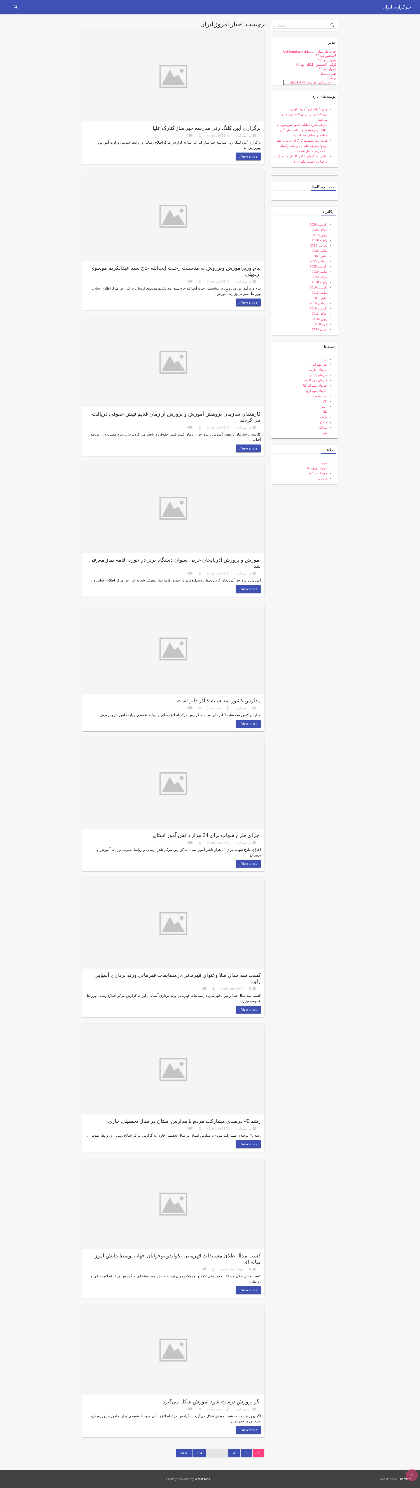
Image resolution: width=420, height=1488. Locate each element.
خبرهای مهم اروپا (316, 390)
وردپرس (322, 478)
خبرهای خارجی (317, 370)
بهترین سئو (328, 73)
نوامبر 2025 (319, 250)
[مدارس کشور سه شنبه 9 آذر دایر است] (173, 648)
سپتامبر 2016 (318, 303)
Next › (184, 1453)
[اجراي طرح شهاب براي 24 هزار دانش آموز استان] (173, 783)
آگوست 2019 (318, 287)
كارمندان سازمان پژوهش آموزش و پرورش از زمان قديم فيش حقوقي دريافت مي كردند (176, 417)
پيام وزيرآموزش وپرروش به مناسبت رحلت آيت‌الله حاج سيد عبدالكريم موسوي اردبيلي (175, 271)
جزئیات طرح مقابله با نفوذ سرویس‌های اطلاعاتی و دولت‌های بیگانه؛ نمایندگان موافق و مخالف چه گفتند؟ (302, 130)
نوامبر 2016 (319, 292)
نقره (324, 432)
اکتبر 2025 (320, 256)
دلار (325, 401)
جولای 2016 (319, 313)
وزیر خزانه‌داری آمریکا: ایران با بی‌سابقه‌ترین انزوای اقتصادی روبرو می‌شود (304, 114)
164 (199, 1453)
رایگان (331, 78)
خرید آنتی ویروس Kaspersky (310, 82)
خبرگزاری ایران (397, 7)
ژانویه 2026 (319, 240)
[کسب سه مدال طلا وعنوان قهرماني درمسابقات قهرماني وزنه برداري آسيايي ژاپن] (173, 923)
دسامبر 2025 (318, 245)
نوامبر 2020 (319, 271)
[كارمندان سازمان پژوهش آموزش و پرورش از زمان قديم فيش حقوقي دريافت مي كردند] (173, 361)
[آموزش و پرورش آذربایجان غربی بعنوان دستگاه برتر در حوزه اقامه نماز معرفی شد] (173, 507)
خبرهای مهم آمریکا (315, 385)
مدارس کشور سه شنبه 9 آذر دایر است (219, 701)
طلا (250, 988)
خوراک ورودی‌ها (317, 468)
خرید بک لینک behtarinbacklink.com (309, 51)
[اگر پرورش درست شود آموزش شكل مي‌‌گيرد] (173, 1349)
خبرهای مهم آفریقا (315, 380)
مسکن (323, 422)
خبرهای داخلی (318, 375)
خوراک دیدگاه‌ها (317, 473)
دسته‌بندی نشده (317, 396)
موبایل (323, 427)
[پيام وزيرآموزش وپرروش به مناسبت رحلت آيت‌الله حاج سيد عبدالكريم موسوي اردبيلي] (173, 215)
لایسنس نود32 (326, 56)
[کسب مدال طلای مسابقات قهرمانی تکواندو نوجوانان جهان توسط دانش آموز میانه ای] (173, 1203)
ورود (324, 462)
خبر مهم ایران (243, 135)
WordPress (202, 1479)
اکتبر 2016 (320, 298)
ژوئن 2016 (320, 319)
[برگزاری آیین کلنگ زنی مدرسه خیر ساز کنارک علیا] (173, 76)
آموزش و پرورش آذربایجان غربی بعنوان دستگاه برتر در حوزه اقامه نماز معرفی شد (175, 563)
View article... (248, 156)
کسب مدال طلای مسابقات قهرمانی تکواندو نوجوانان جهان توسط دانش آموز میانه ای (178, 1259)
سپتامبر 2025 (318, 261)
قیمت (323, 417)
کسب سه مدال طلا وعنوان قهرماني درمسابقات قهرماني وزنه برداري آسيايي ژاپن (177, 978)
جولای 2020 (319, 277)
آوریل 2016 (319, 329)
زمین (324, 406)
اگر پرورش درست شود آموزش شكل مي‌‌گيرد (212, 1402)
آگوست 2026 (318, 224)
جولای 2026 (319, 229)
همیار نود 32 (327, 69)
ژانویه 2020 (319, 282)
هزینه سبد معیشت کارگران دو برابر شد (302, 140)
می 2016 (321, 324)
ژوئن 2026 (320, 235)
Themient (404, 1479)
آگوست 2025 (318, 266)
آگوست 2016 (318, 308)
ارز (325, 359)
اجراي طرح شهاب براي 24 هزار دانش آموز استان (207, 835)
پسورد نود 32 (326, 60)
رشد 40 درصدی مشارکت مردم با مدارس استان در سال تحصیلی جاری (184, 1121)
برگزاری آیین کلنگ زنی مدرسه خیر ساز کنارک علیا (207, 128)
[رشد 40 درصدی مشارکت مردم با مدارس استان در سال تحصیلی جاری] (173, 1069)
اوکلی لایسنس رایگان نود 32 (316, 64)
